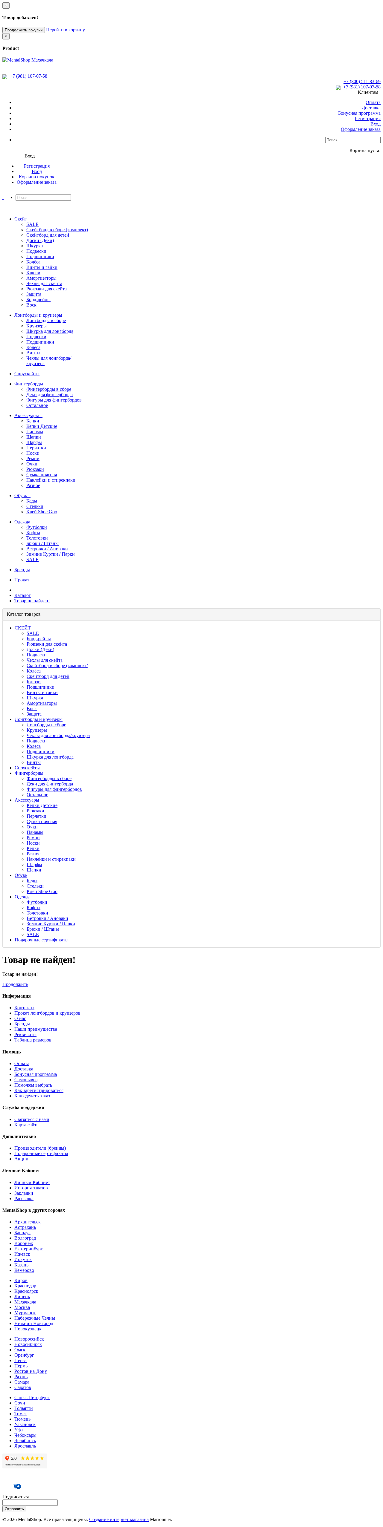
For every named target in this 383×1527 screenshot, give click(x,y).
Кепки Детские (41, 426)
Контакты (24, 1007)
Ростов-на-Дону (30, 1371)
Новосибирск (28, 1344)
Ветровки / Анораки (47, 548)
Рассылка (24, 1198)
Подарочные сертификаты (41, 1153)
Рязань (21, 1376)
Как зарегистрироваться (38, 1090)
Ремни (32, 458)
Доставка (371, 107)
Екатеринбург (28, 1248)
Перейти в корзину (65, 29)
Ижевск (22, 1254)
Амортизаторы (41, 278)
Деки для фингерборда (49, 394)
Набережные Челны (34, 1318)
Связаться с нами (31, 1119)
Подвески (36, 251)
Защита (33, 294)
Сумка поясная (41, 474)
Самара (21, 1381)
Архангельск (27, 1221)
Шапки (33, 436)
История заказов (31, 1187)
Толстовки (37, 537)
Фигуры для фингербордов (54, 399)
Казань (21, 1264)
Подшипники (40, 256)
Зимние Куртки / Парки (50, 554)
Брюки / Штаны (42, 543)
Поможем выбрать (33, 1085)
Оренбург (24, 1355)
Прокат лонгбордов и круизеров (47, 1013)
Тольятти (23, 1408)
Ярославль (25, 1445)
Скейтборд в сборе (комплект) (57, 229)
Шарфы (34, 442)
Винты (33, 352)
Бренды (22, 1023)
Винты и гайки (41, 267)
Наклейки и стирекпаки (50, 480)
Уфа (18, 1429)
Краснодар (25, 1285)
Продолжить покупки (23, 30)
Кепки (32, 420)
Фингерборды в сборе (48, 389)
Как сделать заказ (32, 1095)
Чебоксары (25, 1435)
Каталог (22, 595)
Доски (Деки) (40, 240)
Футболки (36, 527)
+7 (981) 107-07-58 (28, 76)
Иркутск (23, 1259)
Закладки (23, 1193)
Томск (20, 1413)
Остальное (37, 405)
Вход (375, 123)
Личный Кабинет (32, 1182)
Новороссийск (29, 1338)
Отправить (14, 1509)
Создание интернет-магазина (119, 1519)
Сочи (19, 1402)
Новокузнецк (28, 1328)
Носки (32, 453)
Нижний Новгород (33, 1323)
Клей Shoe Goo (41, 511)
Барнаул (22, 1232)
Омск (19, 1349)
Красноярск (26, 1291)
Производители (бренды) (40, 1148)
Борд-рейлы (38, 299)
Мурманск (25, 1312)
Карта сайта (26, 1124)
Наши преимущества (35, 1029)
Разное (33, 485)
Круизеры (36, 325)
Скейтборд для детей (47, 235)
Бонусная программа (359, 113)
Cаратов (22, 1387)
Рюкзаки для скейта (46, 288)
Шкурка (34, 245)
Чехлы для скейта (44, 283)
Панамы (34, 431)
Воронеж (23, 1243)
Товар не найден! (32, 600)
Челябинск (25, 1440)
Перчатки (36, 447)
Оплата (373, 102)
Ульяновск (25, 1424)
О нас (20, 1018)
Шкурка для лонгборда (49, 331)
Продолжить (15, 984)
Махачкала (25, 1301)
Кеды (31, 500)
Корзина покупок (36, 176)
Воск (31, 304)
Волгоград (25, 1237)
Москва (22, 1307)
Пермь (21, 1365)
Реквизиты (25, 1034)
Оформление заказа (361, 129)
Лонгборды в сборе (46, 320)
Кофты (33, 532)
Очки (31, 463)
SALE (32, 224)
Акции (21, 1158)
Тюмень (22, 1419)
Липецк (22, 1296)
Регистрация (368, 118)
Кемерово (24, 1270)
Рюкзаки (35, 469)
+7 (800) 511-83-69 (362, 81)
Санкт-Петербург (32, 1397)
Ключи (33, 272)
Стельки (34, 506)
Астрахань (25, 1227)
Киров (21, 1280)
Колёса (33, 261)
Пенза (20, 1360)
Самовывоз (25, 1079)
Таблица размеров (32, 1039)
